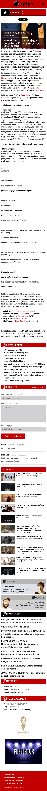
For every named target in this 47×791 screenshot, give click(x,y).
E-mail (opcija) (7, 425)
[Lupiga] (23, 3)
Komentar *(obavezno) (10, 404)
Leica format (20, 311)
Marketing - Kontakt (13, 780)
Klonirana (5, 78)
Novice (15, 12)
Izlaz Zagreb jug (21, 321)
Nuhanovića (6, 97)
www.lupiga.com (20, 787)
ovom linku (39, 90)
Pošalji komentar (12, 436)
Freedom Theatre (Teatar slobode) (17, 709)
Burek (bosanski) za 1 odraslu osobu (18, 689)
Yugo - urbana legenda (12, 707)
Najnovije (8, 469)
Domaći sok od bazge (12, 687)
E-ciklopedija (14, 698)
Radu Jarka (25, 95)
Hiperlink (11, 614)
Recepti (10, 681)
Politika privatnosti (13, 783)
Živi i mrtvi (19, 318)
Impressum (9, 774)
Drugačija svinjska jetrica (13, 692)
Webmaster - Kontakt (14, 777)
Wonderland (23, 316)
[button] (4, 3)
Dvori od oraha (26, 313)
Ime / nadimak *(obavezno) (12, 394)
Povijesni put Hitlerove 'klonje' (15, 704)
